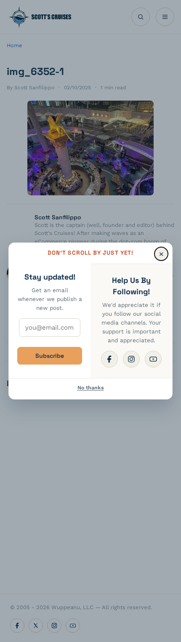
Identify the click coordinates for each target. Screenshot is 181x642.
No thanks (90, 387)
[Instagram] (131, 359)
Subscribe (49, 356)
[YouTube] (153, 359)
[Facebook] (109, 359)
